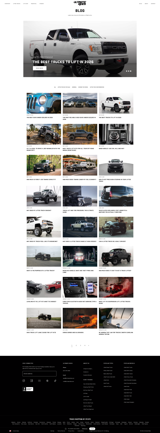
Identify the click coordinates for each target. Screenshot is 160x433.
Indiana (73, 422)
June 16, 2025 (101, 176)
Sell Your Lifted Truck (88, 390)
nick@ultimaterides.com (68, 381)
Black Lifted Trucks (108, 373)
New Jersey (23, 423)
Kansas (81, 422)
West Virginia (145, 423)
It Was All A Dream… (88, 368)
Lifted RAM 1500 (128, 396)
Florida (54, 422)
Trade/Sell (34, 3)
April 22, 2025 (29, 238)
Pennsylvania (81, 423)
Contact (153, 3)
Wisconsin (77, 425)
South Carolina (97, 423)
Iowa (77, 422)
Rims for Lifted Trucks (88, 402)
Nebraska (141, 422)
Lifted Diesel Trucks (108, 367)
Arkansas (24, 422)
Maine (92, 422)
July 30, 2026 (65, 115)
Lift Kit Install (86, 396)
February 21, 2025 (66, 268)
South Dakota (105, 423)
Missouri (130, 422)
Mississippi (124, 422)
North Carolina (44, 423)
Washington (137, 423)
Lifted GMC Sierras (128, 370)
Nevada (147, 422)
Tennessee (112, 423)
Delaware (49, 422)
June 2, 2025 (65, 207)
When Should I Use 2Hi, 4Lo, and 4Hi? (111, 148)
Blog (140, 3)
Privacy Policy (71, 430)
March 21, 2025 (102, 238)
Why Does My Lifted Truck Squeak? (39, 210)
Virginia (125, 423)
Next (89, 345)
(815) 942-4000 (66, 370)
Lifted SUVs (106, 380)
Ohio (64, 423)
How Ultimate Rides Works (89, 384)
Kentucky (87, 422)
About (146, 3)
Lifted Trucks (16, 3)
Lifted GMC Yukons (128, 373)
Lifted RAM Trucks (128, 392)
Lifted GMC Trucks (128, 367)
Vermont (131, 423)
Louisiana (59, 423)
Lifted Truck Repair (87, 406)
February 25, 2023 (102, 329)
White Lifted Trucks (108, 370)
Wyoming (83, 425)
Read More (39, 68)
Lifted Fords (126, 386)
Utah (121, 423)
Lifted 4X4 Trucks (107, 386)
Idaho (64, 422)
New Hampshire (16, 423)
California (30, 422)
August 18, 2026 (30, 115)
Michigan (111, 422)
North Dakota (53, 423)
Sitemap (52, 430)
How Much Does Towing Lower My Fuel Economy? (79, 179)
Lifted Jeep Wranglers (129, 402)
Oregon (75, 423)
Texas (117, 423)
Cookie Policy (81, 430)
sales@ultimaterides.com (68, 378)
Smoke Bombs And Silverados (73, 332)
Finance (42, 3)
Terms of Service (61, 430)
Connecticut (42, 422)
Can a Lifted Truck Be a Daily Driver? (112, 241)
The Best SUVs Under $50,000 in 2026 (40, 117)
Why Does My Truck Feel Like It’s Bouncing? (42, 241)
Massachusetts (104, 422)
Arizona (18, 422)
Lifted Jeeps (127, 399)
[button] (55, 87)
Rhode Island (89, 423)
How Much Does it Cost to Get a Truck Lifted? (115, 270)
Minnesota (117, 422)
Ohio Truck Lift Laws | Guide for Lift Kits (41, 332)
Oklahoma (69, 423)
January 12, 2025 (66, 299)
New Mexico (31, 423)
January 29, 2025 (102, 268)
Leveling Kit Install (87, 399)
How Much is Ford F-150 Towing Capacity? (41, 179)
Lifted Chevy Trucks (128, 377)
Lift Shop (25, 3)
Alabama (13, 422)
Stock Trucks (106, 383)
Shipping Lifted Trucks (88, 387)
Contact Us (85, 372)
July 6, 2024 (65, 329)
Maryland (97, 422)
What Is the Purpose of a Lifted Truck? (41, 270)
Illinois (68, 422)
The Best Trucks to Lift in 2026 (110, 117)
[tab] (126, 71)
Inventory (7, 3)
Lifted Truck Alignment (88, 409)
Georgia (59, 422)
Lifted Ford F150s (128, 389)
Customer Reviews (87, 375)
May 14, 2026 (65, 146)
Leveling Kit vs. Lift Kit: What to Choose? (41, 301)
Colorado (36, 422)
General (49, 57)
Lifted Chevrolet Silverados (130, 380)
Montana (136, 422)
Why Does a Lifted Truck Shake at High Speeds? (79, 241)
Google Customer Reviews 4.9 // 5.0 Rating (99, 430)
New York (37, 423)
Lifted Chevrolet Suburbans (130, 383)
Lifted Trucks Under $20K (109, 377)
